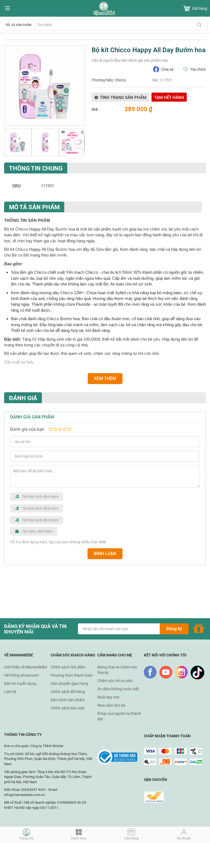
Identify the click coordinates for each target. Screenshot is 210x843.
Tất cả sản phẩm (18, 25)
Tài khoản (184, 838)
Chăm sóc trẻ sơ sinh (115, 681)
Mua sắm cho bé (111, 705)
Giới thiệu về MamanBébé (25, 667)
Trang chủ (26, 838)
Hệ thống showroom (21, 675)
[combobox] (120, 24)
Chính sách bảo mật (67, 708)
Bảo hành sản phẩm (68, 700)
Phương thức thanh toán (72, 675)
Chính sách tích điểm (68, 667)
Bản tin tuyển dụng (20, 683)
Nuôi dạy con (108, 697)
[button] (17, 142)
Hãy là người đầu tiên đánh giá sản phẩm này (130, 60)
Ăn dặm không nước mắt (118, 689)
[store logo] (105, 9)
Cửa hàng (131, 838)
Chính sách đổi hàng (68, 691)
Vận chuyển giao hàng (69, 683)
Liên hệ (10, 691)
